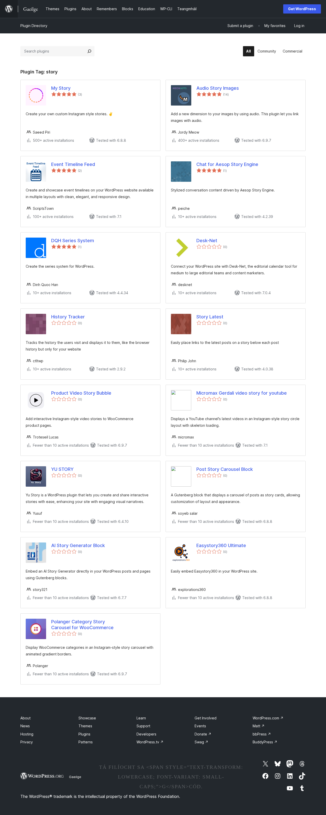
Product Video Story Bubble (81, 393)
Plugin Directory (33, 25)
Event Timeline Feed (73, 164)
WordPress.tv (150, 742)
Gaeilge (75, 777)
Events (200, 726)
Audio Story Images (217, 88)
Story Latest (209, 316)
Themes (85, 726)
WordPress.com (268, 718)
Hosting (26, 734)
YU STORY (62, 469)
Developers (146, 734)
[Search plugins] (89, 51)
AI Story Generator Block (78, 545)
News (25, 726)
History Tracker (68, 316)
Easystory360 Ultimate (221, 545)
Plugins (84, 734)
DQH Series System (72, 240)
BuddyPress (265, 742)
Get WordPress (302, 9)
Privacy (26, 742)
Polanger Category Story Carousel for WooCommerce (82, 624)
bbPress (262, 734)
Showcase (87, 718)
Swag (201, 742)
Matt (259, 726)
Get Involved (205, 718)
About (25, 718)
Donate (203, 734)
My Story (61, 88)
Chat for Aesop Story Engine (227, 164)
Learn (141, 718)
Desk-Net (206, 240)
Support (143, 726)
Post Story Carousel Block (224, 469)
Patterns (85, 742)
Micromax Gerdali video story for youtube (241, 393)
